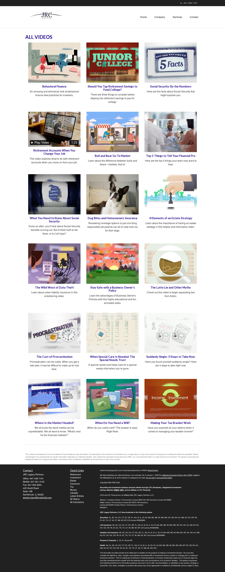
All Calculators (77, 502)
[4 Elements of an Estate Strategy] (170, 194)
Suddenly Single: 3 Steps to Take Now (170, 356)
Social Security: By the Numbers (170, 86)
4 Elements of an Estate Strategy (170, 218)
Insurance (75, 483)
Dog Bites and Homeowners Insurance (112, 218)
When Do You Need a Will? (112, 423)
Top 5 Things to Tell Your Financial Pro (170, 155)
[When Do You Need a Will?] (112, 399)
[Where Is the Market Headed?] (54, 399)
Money (73, 489)
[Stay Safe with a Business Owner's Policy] (112, 263)
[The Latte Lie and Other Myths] (170, 263)
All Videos (75, 498)
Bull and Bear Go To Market (112, 155)
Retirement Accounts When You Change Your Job (54, 152)
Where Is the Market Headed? (54, 423)
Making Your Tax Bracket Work (171, 423)
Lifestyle (74, 492)
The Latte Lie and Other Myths (171, 287)
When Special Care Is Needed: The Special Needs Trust (112, 358)
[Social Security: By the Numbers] (170, 63)
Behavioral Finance (54, 86)
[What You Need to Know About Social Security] (54, 194)
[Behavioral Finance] (54, 63)
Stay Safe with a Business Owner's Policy (112, 289)
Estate (73, 480)
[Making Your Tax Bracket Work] (170, 399)
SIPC (122, 490)
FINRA (116, 490)
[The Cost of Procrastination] (54, 333)
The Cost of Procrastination (54, 356)
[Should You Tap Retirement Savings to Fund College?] (112, 63)
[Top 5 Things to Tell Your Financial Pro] (170, 132)
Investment (75, 477)
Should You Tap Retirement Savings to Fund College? (112, 88)
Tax (72, 486)
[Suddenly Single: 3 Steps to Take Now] (170, 333)
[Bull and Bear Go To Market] (112, 132)
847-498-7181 (190, 2)
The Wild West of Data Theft (54, 287)
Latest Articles (77, 495)
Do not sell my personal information (159, 477)
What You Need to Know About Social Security (54, 219)
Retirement (75, 474)
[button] (160, 17)
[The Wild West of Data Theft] (54, 263)
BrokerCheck (153, 470)
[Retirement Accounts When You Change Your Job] (54, 129)
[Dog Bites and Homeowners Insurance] (112, 194)
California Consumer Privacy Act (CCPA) (177, 475)
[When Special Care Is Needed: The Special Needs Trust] (112, 333)
